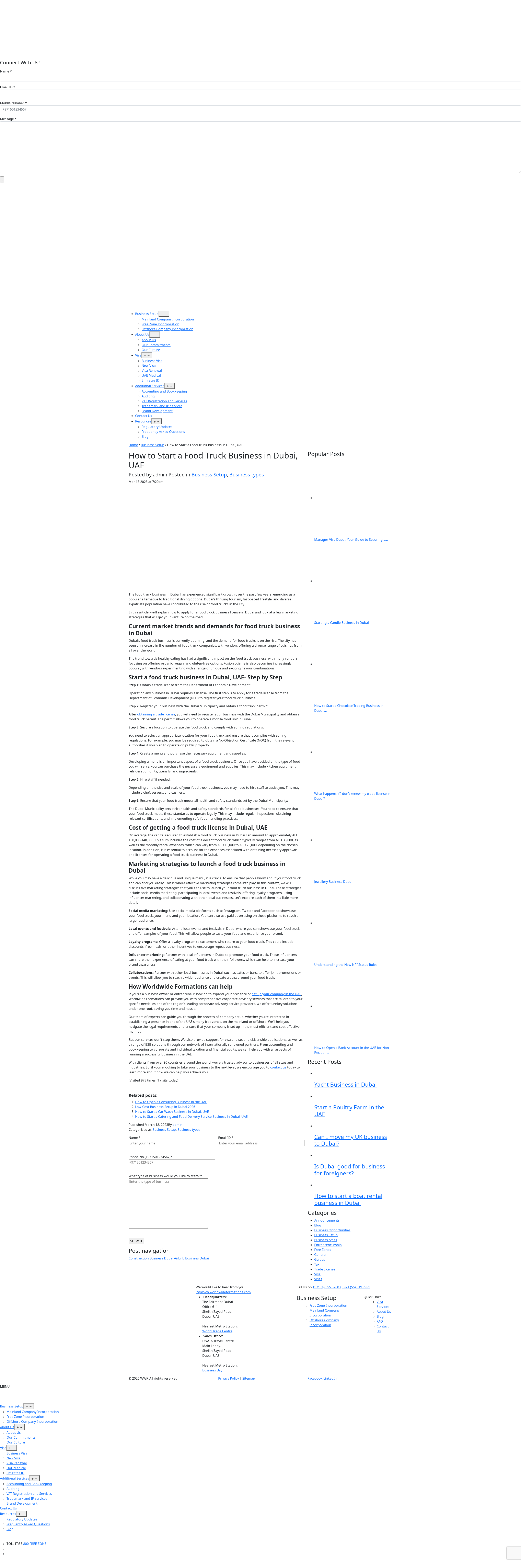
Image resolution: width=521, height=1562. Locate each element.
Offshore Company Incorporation (167, 329)
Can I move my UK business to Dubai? (350, 1140)
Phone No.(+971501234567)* (150, 1157)
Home (133, 445)
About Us (142, 334)
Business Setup (147, 314)
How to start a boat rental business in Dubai (348, 1199)
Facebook (315, 1378)
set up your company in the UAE (276, 994)
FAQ (380, 1321)
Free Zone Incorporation (160, 324)
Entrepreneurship (328, 1245)
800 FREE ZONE (34, 1543)
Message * (8, 119)
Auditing (148, 396)
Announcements (327, 1220)
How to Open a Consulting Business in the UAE (171, 1102)
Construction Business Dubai (151, 1258)
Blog (145, 436)
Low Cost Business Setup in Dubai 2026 (165, 1107)
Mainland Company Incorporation (168, 319)
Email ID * (7, 87)
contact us (278, 1067)
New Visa (149, 365)
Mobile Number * (13, 103)
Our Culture (151, 350)
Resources (143, 421)
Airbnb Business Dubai (191, 1258)
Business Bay (212, 1370)
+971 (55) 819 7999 (356, 1287)
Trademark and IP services (162, 406)
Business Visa (152, 361)
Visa (138, 355)
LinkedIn (330, 1378)
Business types (246, 474)
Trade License (324, 1269)
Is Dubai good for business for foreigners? (349, 1169)
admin (177, 1124)
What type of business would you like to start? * (165, 1176)
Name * (6, 71)
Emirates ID (151, 380)
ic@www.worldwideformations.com (223, 1292)
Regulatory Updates (157, 427)
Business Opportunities (332, 1230)
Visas (318, 1279)
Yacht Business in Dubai (345, 1084)
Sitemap (248, 1378)
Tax (316, 1264)
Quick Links (372, 1297)
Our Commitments (156, 345)
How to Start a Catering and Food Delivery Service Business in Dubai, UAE (191, 1116)
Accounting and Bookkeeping (164, 391)
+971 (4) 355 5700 (326, 1287)
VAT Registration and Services (164, 401)
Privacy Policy (228, 1378)
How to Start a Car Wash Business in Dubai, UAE (172, 1111)
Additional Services (149, 386)
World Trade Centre (217, 1331)
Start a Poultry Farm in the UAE (349, 1110)
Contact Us (143, 416)
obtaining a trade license (156, 714)
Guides (319, 1259)
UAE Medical (151, 375)
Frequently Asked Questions (163, 431)
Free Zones (322, 1249)
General (320, 1254)
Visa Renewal (152, 370)
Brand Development (157, 411)
